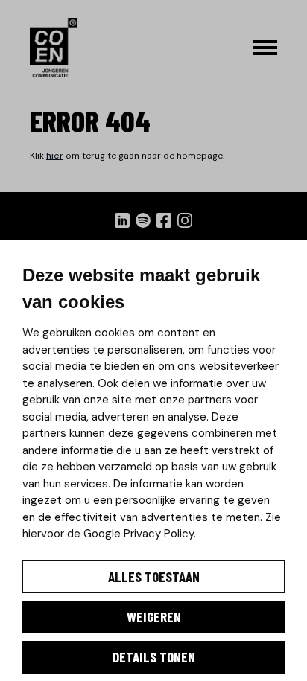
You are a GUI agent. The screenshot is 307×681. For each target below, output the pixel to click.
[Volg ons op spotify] (143, 220)
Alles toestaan (154, 576)
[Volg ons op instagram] (184, 220)
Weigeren (154, 616)
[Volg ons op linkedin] (122, 220)
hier (54, 156)
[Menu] (265, 48)
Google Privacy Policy (138, 533)
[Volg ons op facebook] (163, 220)
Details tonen (154, 656)
